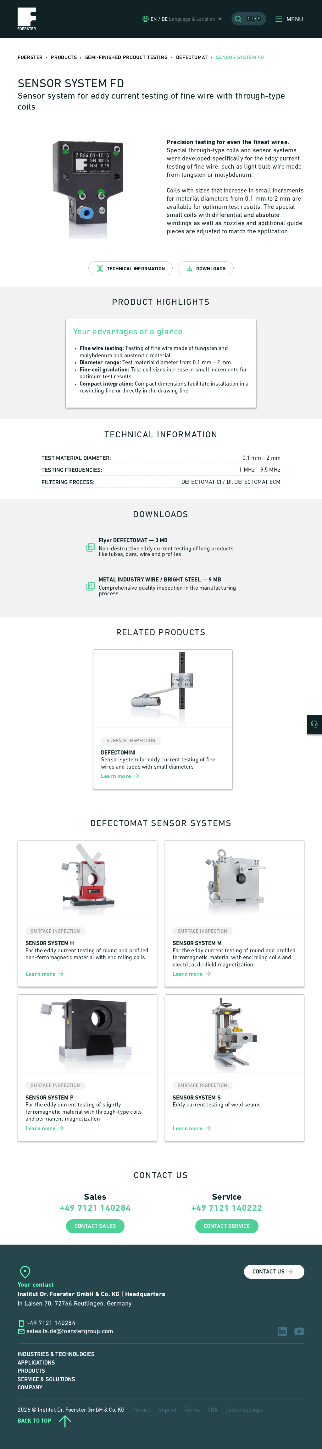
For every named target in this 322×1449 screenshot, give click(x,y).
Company (30, 1387)
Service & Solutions (46, 1379)
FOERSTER (30, 57)
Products (31, 1371)
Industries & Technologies (56, 1354)
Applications (36, 1362)
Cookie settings (244, 1410)
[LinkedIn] (282, 1331)
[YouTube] (299, 1331)
